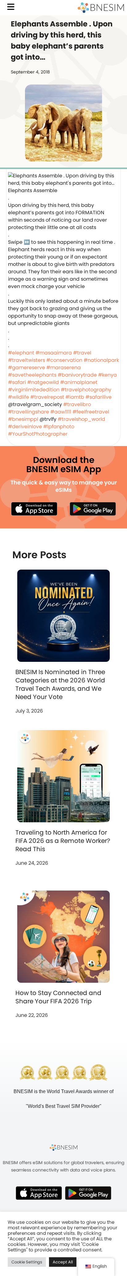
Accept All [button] (63, 1262)
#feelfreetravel (90, 411)
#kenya (107, 374)
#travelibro (77, 404)
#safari (17, 382)
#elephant (21, 352)
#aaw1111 (60, 411)
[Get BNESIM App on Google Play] (88, 1193)
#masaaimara (53, 352)
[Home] (101, 7)
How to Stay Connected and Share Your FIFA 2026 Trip (58, 997)
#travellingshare (28, 411)
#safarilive (98, 397)
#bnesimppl (23, 419)
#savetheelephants (32, 374)
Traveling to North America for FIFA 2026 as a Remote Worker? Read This (62, 840)
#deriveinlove (25, 426)
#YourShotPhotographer (38, 433)
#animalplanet (78, 382)
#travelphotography (86, 389)
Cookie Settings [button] (26, 1262)
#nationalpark (101, 360)
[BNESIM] (63, 1147)
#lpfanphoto (58, 426)
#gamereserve (26, 367)
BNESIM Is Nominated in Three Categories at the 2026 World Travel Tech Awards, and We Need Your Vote (60, 684)
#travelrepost (47, 397)
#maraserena (63, 367)
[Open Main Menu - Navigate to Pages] (11, 7)
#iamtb (74, 397)
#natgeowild (43, 382)
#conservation (64, 360)
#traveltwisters (26, 360)
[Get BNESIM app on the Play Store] (93, 509)
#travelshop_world (81, 419)
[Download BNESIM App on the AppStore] (39, 1193)
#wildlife (18, 397)
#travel (82, 352)
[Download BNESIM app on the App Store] (34, 509)
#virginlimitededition (33, 389)
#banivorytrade (77, 374)
